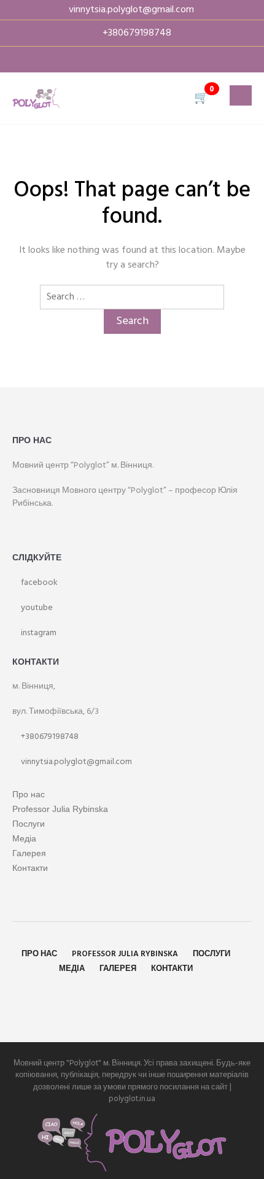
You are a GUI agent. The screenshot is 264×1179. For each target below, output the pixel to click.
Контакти (30, 868)
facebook (38, 583)
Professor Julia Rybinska (60, 809)
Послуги (28, 824)
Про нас (28, 794)
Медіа (24, 838)
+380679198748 (49, 737)
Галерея (29, 853)
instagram (37, 633)
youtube (36, 608)
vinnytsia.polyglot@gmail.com (75, 762)
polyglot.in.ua (132, 1098)
